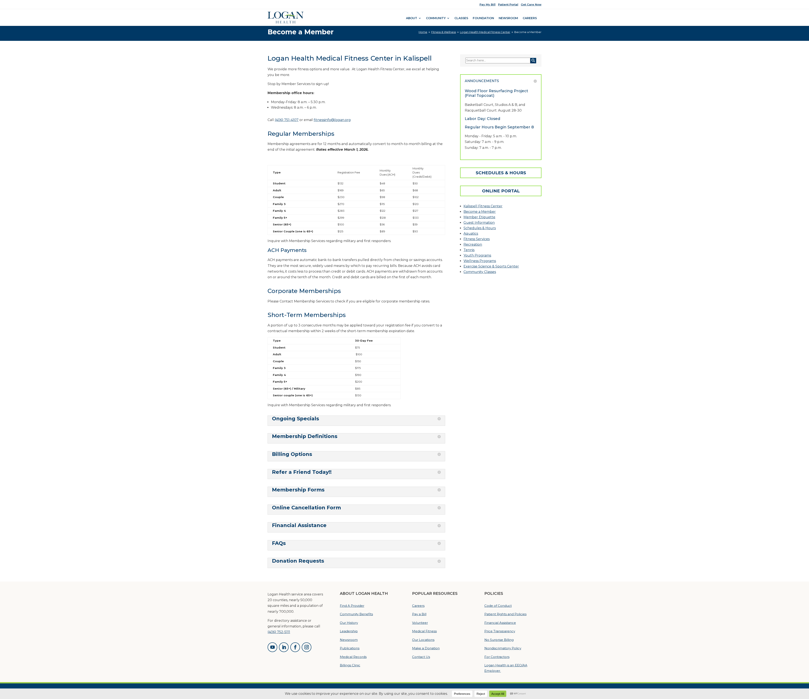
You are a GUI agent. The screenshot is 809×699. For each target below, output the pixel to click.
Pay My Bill (488, 4)
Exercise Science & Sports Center (491, 266)
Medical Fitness (424, 631)
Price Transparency (499, 631)
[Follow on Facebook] (295, 647)
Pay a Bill (419, 614)
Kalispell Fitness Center (482, 206)
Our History (349, 623)
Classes (461, 18)
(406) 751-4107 (287, 120)
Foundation (483, 18)
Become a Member (479, 212)
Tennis (468, 250)
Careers (530, 18)
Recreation (472, 244)
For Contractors (496, 657)
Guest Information (479, 223)
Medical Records (353, 657)
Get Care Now (531, 4)
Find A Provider (352, 606)
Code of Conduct (498, 606)
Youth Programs (477, 255)
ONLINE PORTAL (501, 190)
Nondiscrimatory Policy (502, 648)
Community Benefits (356, 614)
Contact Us (421, 657)
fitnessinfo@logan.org (332, 120)
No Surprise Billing (499, 640)
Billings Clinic (350, 665)
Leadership (349, 631)
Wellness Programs (479, 261)
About (411, 18)
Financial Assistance (500, 623)
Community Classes (479, 272)
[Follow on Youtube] (272, 647)
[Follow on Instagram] (306, 647)
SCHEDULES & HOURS (501, 172)
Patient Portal (508, 4)
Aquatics (470, 234)
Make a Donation (426, 648)
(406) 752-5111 (279, 632)
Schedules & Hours (479, 228)
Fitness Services (476, 239)
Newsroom (508, 18)
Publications (349, 648)
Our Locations (423, 640)
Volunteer (420, 623)
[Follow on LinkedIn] (284, 647)
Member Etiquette (479, 217)
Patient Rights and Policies (505, 614)
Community (436, 18)
